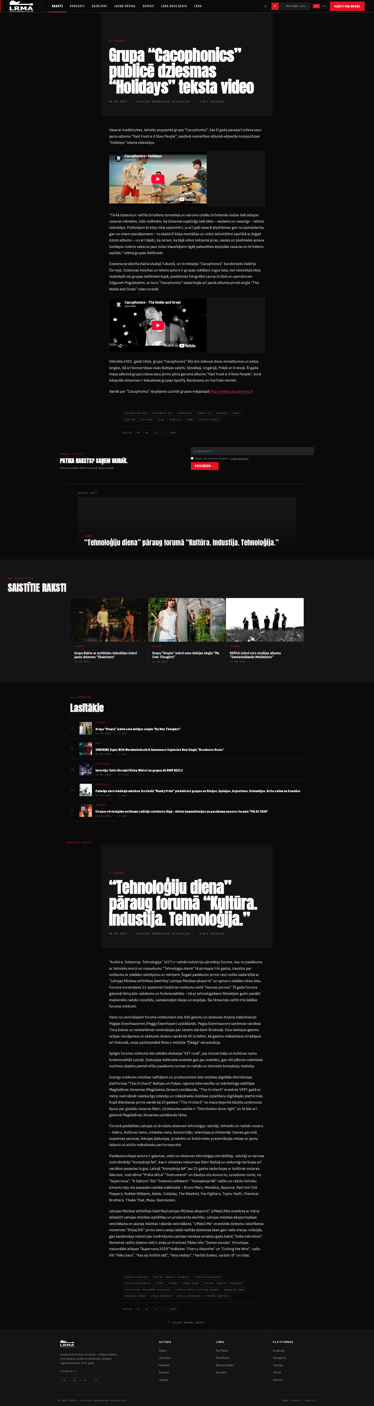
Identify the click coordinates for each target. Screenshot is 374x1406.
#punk (161, 420)
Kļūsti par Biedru (347, 6)
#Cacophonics (185, 413)
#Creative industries (136, 1277)
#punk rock (175, 420)
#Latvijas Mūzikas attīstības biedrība (197, 1290)
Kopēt (173, 432)
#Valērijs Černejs (209, 420)
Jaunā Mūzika (125, 6)
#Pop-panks (147, 420)
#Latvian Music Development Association (147, 1290)
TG (155, 432)
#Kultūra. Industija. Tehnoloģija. (224, 1283)
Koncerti (77, 6)
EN (323, 6)
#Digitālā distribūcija (138, 1283)
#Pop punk (130, 420)
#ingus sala (204, 413)
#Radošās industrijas (218, 1296)
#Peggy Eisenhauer (161, 1296)
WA (147, 432)
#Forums (173, 1283)
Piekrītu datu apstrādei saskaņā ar (222, 458)
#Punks (190, 420)
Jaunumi (119, 41)
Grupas (148, 6)
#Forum (159, 1283)
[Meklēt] (265, 6)
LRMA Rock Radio (174, 6)
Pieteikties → (205, 466)
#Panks (236, 413)
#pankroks (221, 413)
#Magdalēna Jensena (135, 1296)
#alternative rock (163, 413)
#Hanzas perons (191, 1283)
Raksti (57, 6)
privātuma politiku (240, 458)
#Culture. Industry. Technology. (172, 1277)
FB (138, 432)
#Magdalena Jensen (234, 1290)
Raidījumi (99, 6)
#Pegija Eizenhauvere (189, 1296)
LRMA (198, 6)
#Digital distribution (208, 1277)
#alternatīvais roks (136, 413)
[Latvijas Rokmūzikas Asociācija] (25, 6)
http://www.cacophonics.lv (231, 391)
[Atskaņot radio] (275, 6)
